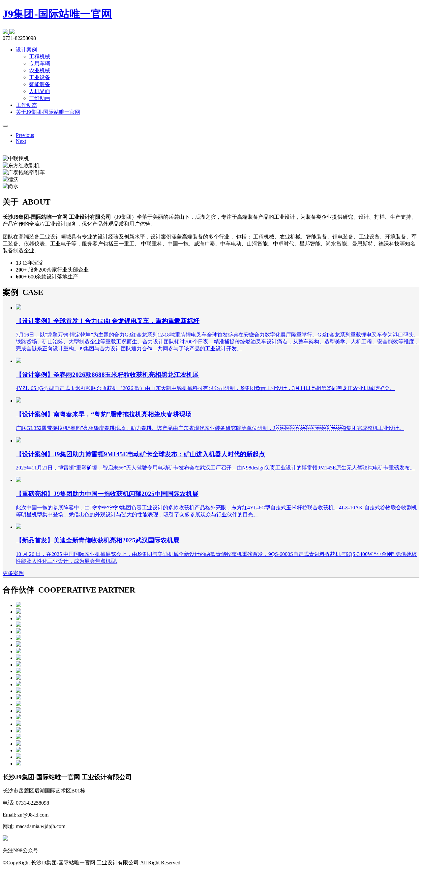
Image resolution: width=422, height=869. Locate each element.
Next (21, 141)
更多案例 (13, 573)
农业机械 (39, 70)
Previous (25, 135)
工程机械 (39, 56)
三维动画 (39, 98)
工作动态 (26, 105)
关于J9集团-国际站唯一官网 (48, 112)
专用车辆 (39, 63)
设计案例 (26, 49)
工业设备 (39, 77)
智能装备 (39, 84)
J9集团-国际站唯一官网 (57, 14)
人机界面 (39, 91)
